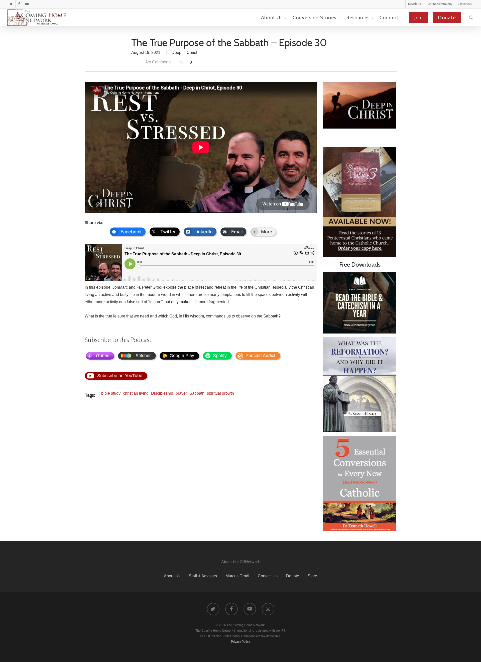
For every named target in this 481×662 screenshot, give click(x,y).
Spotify (220, 355)
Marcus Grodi (237, 576)
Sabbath (196, 393)
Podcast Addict (260, 355)
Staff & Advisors (203, 576)
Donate (292, 576)
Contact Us (268, 576)
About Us (172, 576)
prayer (181, 393)
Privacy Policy (240, 641)
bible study (111, 393)
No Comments (158, 62)
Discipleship (162, 393)
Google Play (182, 355)
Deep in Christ (184, 52)
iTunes (102, 355)
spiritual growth (220, 393)
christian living (136, 393)
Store (312, 576)
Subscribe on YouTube (119, 375)
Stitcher (143, 355)
